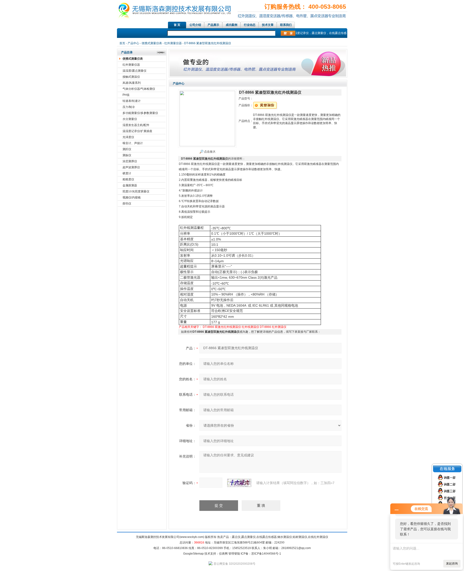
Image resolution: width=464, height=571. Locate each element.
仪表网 (223, 553)
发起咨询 (452, 563)
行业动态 (249, 25)
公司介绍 (195, 25)
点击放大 (209, 151)
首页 (122, 43)
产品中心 (133, 43)
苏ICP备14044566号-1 (266, 553)
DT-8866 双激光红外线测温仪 (222, 327)
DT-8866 (265, 327)
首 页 (177, 25)
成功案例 (231, 25)
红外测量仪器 (173, 43)
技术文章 (268, 25)
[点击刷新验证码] (239, 483)
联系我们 (286, 25)
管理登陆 (234, 553)
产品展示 (213, 25)
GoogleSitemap (193, 553)
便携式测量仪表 (152, 43)
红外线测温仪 (250, 327)
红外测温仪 (279, 327)
